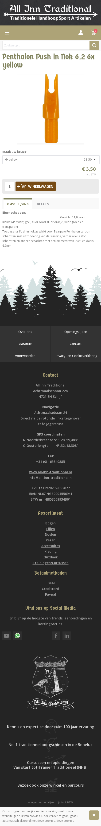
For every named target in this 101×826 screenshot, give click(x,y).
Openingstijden (75, 331)
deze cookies (65, 821)
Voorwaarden (25, 355)
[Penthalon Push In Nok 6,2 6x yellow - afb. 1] (50, 109)
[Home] (7, 32)
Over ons (25, 331)
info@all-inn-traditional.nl (51, 477)
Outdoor (50, 557)
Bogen (50, 523)
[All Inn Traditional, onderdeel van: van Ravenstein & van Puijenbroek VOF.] (50, 13)
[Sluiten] (94, 815)
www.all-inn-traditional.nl (50, 472)
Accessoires (50, 546)
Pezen (50, 540)
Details (43, 204)
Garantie (25, 343)
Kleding (50, 551)
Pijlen (50, 529)
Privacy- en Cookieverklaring (75, 355)
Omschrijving (18, 204)
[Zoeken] (94, 45)
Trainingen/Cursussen (51, 562)
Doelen (50, 534)
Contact (76, 343)
